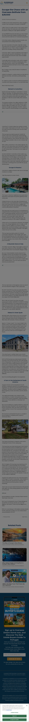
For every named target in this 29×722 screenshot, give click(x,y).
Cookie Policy (9, 710)
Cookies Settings (14, 712)
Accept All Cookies (14, 719)
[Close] (26, 705)
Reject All (14, 716)
